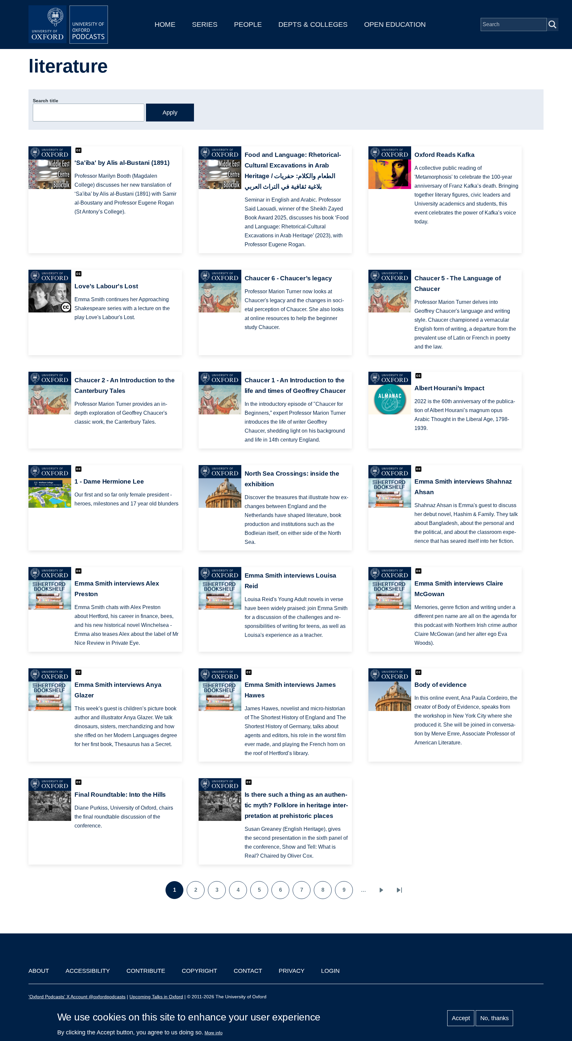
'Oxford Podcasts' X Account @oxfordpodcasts (76, 996)
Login (330, 971)
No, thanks (494, 1018)
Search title (45, 100)
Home (165, 24)
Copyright (199, 971)
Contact (248, 971)
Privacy (292, 971)
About (38, 971)
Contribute (145, 971)
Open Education (395, 24)
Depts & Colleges (313, 24)
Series (204, 24)
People (248, 24)
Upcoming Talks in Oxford (156, 996)
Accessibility (88, 971)
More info (213, 1032)
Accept (461, 1018)
